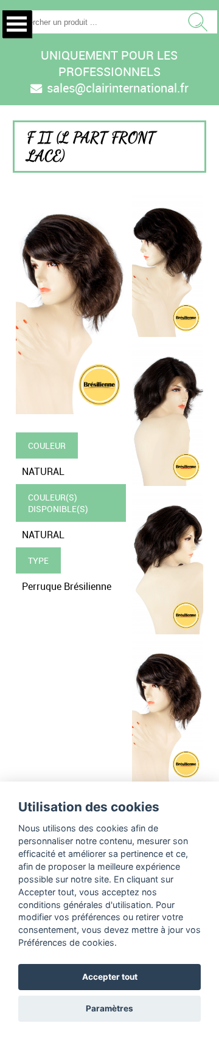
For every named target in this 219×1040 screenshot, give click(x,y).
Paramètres (109, 1008)
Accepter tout (109, 977)
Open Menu (17, 24)
